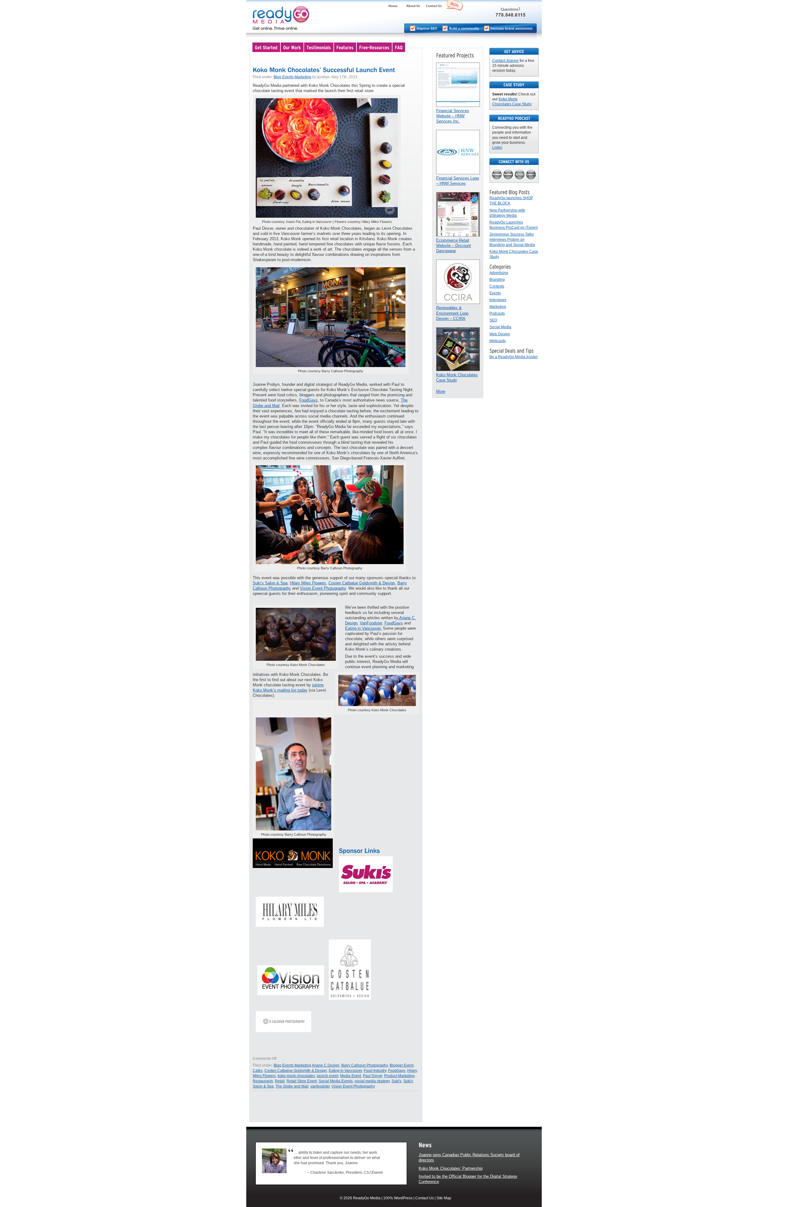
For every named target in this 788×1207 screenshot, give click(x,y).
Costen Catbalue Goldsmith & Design (361, 583)
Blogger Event (401, 1065)
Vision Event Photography (323, 588)
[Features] (345, 47)
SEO (493, 320)
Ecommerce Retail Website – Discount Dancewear (453, 245)
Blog (277, 77)
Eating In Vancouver (345, 1070)
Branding (497, 279)
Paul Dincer (372, 1076)
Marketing (303, 77)
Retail (280, 1081)
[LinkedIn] (531, 175)
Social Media (500, 327)
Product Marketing (399, 1076)
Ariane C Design (326, 1065)
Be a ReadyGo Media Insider (513, 357)
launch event (327, 1076)
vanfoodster (320, 1086)
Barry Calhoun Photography (364, 1065)
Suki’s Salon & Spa (270, 583)
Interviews (497, 300)
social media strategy (372, 1081)
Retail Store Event (302, 1081)
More (440, 391)
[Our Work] (292, 47)
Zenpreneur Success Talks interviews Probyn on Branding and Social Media (512, 239)
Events (288, 77)
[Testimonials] (319, 47)
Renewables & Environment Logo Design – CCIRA (452, 313)
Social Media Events (336, 1081)
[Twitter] (508, 175)
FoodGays (308, 400)
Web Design (499, 334)
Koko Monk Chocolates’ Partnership (451, 1168)
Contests (496, 286)
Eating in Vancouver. (363, 628)
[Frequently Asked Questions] (399, 47)
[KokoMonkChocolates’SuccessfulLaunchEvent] (324, 69)
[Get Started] (266, 47)
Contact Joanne (505, 61)
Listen (497, 147)
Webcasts (497, 341)
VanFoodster (371, 623)
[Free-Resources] (374, 47)
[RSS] (519, 175)
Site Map (443, 1198)
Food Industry (375, 1070)
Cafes (258, 1070)
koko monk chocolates (296, 1076)
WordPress (403, 1198)
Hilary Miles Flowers (308, 583)
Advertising (498, 273)
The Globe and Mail (291, 1086)
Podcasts (497, 313)
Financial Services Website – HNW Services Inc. (452, 115)
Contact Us (424, 1198)
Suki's (396, 1081)
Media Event (350, 1076)
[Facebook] (497, 175)
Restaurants (263, 1081)
